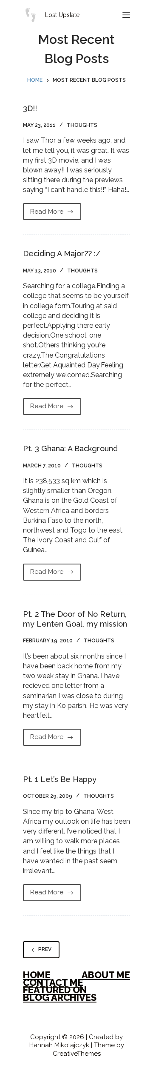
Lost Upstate (62, 14)
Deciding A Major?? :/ (61, 253)
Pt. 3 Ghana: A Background (70, 448)
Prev (44, 949)
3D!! (30, 108)
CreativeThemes (77, 1053)
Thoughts (82, 125)
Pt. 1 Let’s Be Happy (59, 779)
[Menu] (126, 15)
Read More (46, 214)
